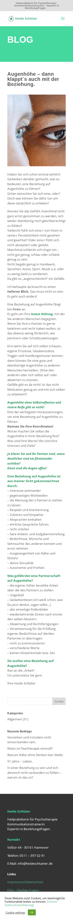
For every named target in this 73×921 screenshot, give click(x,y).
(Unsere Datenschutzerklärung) (31, 903)
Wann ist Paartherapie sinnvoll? (30, 748)
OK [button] (32, 912)
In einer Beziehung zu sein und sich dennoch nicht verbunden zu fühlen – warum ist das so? (34, 772)
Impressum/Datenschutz (25, 882)
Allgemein (14, 719)
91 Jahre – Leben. (20, 761)
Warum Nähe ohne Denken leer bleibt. (35, 755)
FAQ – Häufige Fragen (23, 890)
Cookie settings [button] (15, 912)
